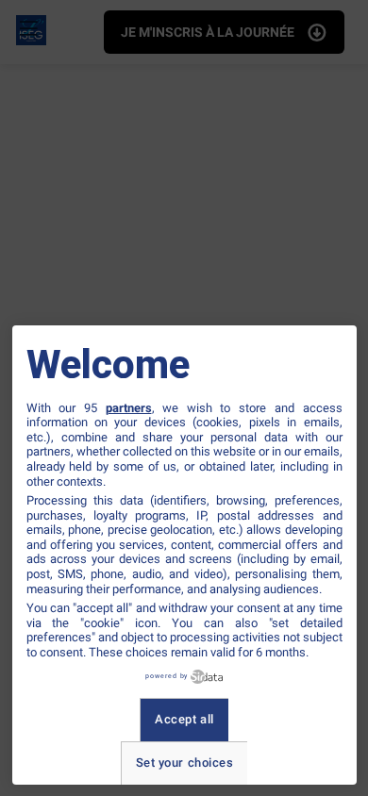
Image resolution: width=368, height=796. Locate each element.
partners (129, 408)
